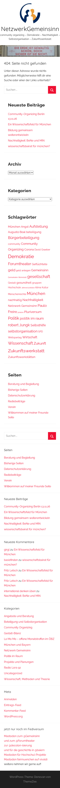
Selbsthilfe (38, 325)
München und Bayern (17, 644)
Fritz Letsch (11, 570)
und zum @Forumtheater (19, 740)
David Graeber (42, 249)
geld (11, 270)
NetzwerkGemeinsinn (30, 28)
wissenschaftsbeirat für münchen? (29, 146)
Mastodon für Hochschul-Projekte (25, 754)
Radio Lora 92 (12, 667)
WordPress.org (13, 716)
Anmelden (10, 699)
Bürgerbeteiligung (23, 237)
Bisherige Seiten (18, 389)
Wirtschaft (29, 337)
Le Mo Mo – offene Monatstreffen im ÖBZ (29, 639)
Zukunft (40, 343)
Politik (13, 318)
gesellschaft (38, 276)
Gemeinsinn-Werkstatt (17, 277)
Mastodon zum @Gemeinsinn (22, 736)
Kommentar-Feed (15, 710)
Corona (29, 249)
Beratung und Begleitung (23, 384)
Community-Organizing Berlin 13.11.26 (27, 506)
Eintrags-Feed (12, 705)
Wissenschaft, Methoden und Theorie (27, 679)
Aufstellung (38, 226)
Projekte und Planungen (19, 662)
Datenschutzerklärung (21, 395)
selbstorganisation (23, 331)
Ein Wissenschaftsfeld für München (29, 124)
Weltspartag (15, 337)
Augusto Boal (17, 232)
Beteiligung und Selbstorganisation (25, 621)
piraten (21, 312)
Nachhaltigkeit (32, 300)
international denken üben (20, 591)
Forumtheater (19, 264)
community (14, 244)
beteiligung (33, 232)
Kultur (45, 287)
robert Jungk (19, 325)
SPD (40, 331)
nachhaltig (15, 300)
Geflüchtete (39, 264)
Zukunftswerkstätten (21, 357)
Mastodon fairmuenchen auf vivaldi (25, 759)
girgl (7, 549)
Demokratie (21, 256)
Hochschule (14, 287)
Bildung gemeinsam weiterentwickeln (27, 518)
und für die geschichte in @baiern (24, 750)
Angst (25, 226)
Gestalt (12, 282)
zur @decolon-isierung (18, 745)
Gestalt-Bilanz (12, 633)
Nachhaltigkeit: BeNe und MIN (26, 140)
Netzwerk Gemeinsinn (22, 305)
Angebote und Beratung (19, 616)
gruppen (37, 282)
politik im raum (32, 318)
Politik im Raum (13, 656)
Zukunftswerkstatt (26, 350)
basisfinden (11, 560)
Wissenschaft (20, 343)
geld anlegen (23, 270)
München (14, 226)
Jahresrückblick (28, 288)
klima (38, 287)
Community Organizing (18, 627)
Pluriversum (33, 312)
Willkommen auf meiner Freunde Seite (27, 486)
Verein (12, 407)
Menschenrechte (17, 294)
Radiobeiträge (16, 401)
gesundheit (24, 282)
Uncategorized (13, 673)
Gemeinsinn (39, 270)
